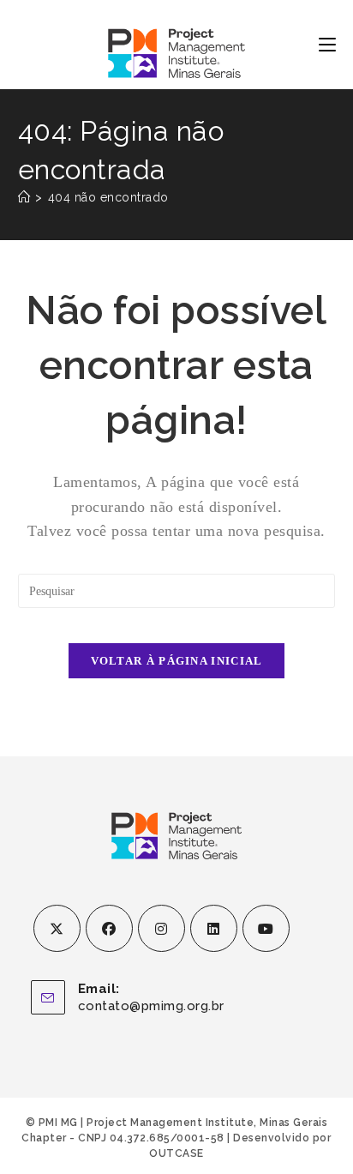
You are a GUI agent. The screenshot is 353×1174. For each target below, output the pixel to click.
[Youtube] (266, 928)
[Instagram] (161, 928)
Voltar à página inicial (177, 660)
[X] (57, 928)
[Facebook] (109, 928)
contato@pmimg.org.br (151, 1006)
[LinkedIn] (213, 928)
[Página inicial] (24, 197)
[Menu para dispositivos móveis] (327, 44)
